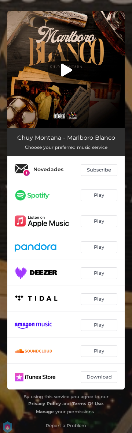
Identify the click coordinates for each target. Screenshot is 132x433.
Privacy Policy (44, 403)
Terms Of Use (87, 403)
